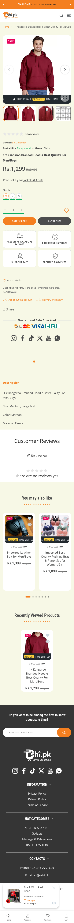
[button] (3, 4)
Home (6, 26)
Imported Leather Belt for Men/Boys (19, 554)
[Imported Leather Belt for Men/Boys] (19, 529)
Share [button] (10, 309)
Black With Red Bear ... (33, 889)
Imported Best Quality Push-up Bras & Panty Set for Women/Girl (55, 558)
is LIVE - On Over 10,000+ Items (43, 4)
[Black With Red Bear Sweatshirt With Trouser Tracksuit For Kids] (14, 895)
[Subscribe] (64, 732)
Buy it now (54, 221)
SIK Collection (19, 142)
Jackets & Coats (33, 180)
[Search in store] (61, 15)
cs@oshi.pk (41, 875)
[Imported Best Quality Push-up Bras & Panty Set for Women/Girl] (55, 529)
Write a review (37, 455)
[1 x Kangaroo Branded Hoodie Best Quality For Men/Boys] (37, 646)
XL (19, 195)
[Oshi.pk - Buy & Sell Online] (10, 15)
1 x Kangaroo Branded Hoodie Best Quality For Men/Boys (37, 675)
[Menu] (69, 15)
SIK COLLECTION (19, 547)
